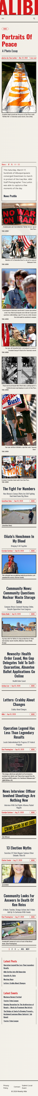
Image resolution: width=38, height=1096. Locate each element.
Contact (17, 1087)
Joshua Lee (5, 686)
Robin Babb (6, 614)
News (5, 29)
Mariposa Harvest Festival (13, 997)
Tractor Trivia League (11, 1000)
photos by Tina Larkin (9, 58)
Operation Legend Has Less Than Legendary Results (19, 966)
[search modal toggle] (34, 18)
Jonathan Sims (7, 501)
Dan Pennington (7, 749)
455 (22, 949)
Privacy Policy (6, 1086)
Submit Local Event (27, 1086)
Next (27, 949)
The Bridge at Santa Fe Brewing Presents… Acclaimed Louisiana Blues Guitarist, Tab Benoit (19, 1014)
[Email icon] (19, 164)
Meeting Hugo (8, 979)
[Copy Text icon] (15, 164)
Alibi (3, 714)
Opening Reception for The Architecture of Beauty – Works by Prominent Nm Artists (19, 1006)
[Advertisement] (19, 140)
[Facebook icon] (8, 164)
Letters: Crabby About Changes (15, 983)
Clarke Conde (6, 860)
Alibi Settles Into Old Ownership (15, 972)
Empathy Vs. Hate (10, 975)
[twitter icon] (12, 164)
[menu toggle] (3, 18)
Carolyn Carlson (7, 551)
